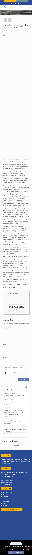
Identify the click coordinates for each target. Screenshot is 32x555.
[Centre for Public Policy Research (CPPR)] (16, 7)
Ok (10, 552)
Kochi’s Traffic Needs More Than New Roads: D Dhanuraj (16, 430)
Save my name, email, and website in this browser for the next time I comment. (14, 366)
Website (5, 357)
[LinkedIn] (19, 3)
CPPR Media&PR (8, 31)
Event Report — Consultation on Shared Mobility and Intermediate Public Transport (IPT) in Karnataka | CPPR (15, 412)
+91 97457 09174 (7, 478)
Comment (6, 328)
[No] (30, 547)
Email (5, 351)
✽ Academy (4, 496)
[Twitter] (15, 3)
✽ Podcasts (5, 499)
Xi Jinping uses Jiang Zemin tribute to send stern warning (15, 403)
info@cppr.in (8, 484)
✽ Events (4, 505)
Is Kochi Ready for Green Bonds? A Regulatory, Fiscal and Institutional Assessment (13, 421)
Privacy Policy (18, 552)
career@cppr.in (9, 482)
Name (5, 344)
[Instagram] (20, 3)
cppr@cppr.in (9, 480)
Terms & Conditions (16, 543)
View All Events (16, 445)
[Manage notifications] (28, 549)
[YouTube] (17, 3)
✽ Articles (4, 494)
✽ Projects (5, 501)
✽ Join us (4, 503)
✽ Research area (6, 492)
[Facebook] (14, 3)
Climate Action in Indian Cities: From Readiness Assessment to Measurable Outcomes (14, 395)
